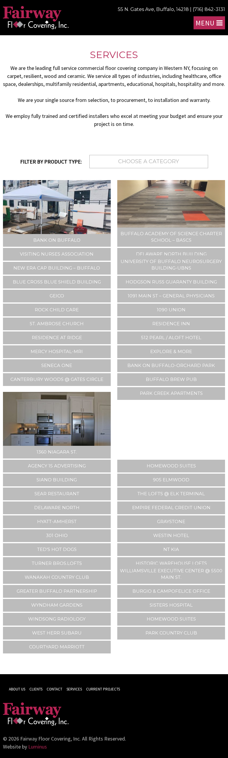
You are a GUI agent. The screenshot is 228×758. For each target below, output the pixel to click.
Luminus (37, 746)
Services (74, 689)
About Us (17, 689)
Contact (54, 689)
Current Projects (103, 689)
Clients (35, 689)
